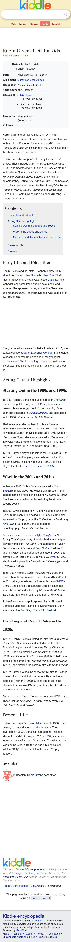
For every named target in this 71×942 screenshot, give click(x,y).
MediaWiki (21, 930)
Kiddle (6, 933)
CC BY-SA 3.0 (38, 920)
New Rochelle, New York (39, 275)
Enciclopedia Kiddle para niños (19, 936)
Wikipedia (32, 927)
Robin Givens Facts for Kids (19, 886)
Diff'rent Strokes (38, 413)
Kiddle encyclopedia (33, 869)
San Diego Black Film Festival (38, 610)
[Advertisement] (35, 37)
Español (56, 23)
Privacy (40, 933)
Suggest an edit (40, 898)
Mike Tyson (26, 95)
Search (65, 14)
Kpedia (45, 23)
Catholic (52, 279)
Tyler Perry (43, 535)
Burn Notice (42, 548)
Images (22, 23)
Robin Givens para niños (41, 775)
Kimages (34, 23)
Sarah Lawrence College (31, 79)
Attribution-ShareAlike (15, 877)
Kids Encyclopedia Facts (15, 55)
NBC (60, 581)
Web (13, 23)
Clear (58, 14)
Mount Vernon (11, 275)
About (29, 933)
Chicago (55, 557)
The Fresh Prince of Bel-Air (39, 466)
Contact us (54, 933)
